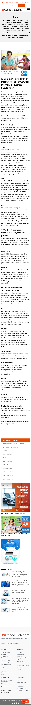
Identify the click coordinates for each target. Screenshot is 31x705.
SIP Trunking (6, 458)
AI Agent (3, 667)
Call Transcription (6, 664)
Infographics (20, 686)
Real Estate (20, 667)
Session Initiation (7, 181)
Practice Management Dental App (7, 673)
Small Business (7, 461)
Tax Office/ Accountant (20, 653)
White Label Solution (23, 690)
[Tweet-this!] (25, 72)
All (3, 433)
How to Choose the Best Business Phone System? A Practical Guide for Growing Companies (21, 583)
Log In (21, 5)
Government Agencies (20, 662)
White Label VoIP (8, 479)
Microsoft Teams (6, 662)
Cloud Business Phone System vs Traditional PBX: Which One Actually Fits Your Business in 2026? (20, 574)
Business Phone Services (10, 447)
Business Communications (11, 440)
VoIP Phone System (9, 472)
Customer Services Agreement (6, 681)
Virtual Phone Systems (10, 465)
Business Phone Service (5, 657)
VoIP (23, 159)
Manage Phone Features (21, 683)
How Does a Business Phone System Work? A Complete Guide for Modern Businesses (20, 601)
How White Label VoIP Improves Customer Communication (18, 592)
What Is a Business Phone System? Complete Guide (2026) (20, 609)
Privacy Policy (5, 684)
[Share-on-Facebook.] (22, 72)
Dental (5, 451)
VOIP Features (7, 468)
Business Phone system (5, 653)
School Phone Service (23, 665)
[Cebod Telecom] (11, 10)
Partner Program (22, 688)
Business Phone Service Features (13, 444)
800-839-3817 (7, 2)
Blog (18, 680)
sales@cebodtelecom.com (21, 2)
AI (3, 437)
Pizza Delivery (21, 670)
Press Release (7, 454)
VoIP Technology (8, 475)
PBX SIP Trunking (5, 660)
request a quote (11, 5)
